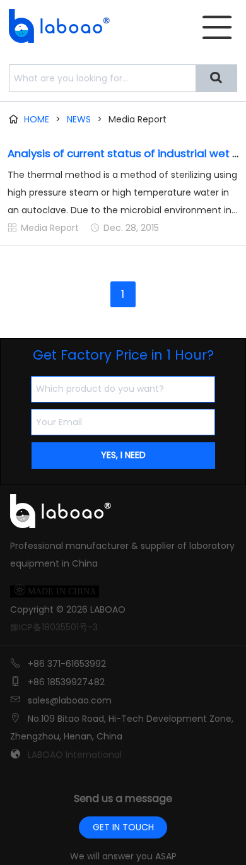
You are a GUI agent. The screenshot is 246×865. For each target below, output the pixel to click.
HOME (36, 119)
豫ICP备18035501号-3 (54, 627)
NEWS (79, 119)
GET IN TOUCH (123, 827)
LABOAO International (75, 754)
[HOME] (55, 26)
